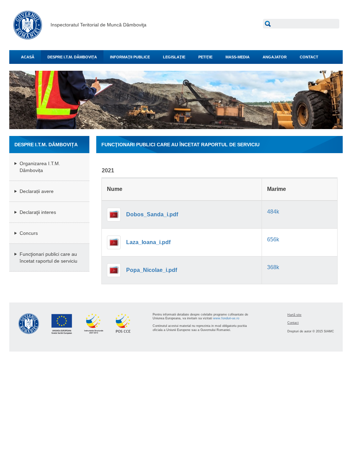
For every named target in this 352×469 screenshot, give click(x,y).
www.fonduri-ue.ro (226, 318)
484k (273, 212)
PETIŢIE (205, 57)
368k (273, 267)
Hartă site (294, 315)
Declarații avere (37, 191)
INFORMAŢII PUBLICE (130, 57)
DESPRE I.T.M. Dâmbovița (72, 57)
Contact (293, 322)
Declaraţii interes (38, 212)
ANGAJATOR (275, 57)
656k (273, 239)
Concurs (29, 233)
